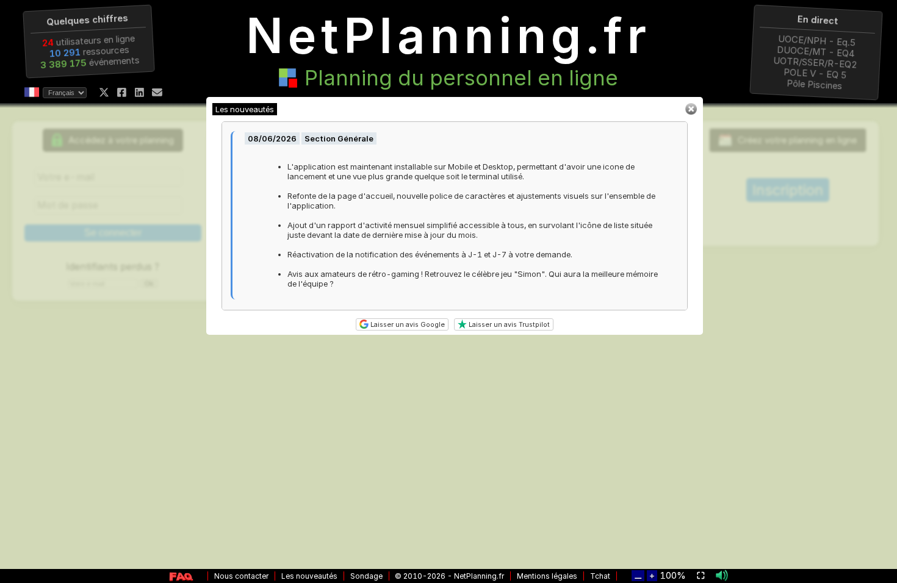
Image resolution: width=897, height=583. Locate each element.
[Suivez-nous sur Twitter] (104, 92)
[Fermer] (691, 112)
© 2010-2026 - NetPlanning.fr (449, 576)
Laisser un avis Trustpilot (508, 324)
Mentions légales (547, 576)
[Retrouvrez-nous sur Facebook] (122, 92)
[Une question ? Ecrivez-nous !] (157, 92)
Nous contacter (241, 576)
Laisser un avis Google (407, 324)
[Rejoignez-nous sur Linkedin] (139, 92)
